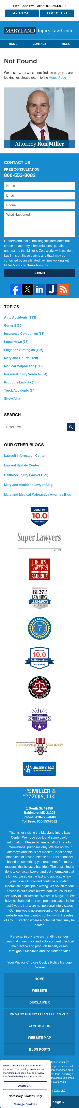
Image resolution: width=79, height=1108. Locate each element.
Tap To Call (22, 13)
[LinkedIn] (39, 289)
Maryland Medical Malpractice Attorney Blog (37, 494)
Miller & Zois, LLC (54, 1090)
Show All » (12, 398)
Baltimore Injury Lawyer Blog (26, 475)
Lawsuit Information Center (25, 455)
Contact (39, 43)
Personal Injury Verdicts (25, 374)
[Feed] (63, 289)
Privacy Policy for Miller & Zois (39, 1014)
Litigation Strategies (23, 350)
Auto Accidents (20, 317)
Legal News (16, 341)
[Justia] (51, 289)
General (13, 325)
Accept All (25, 1086)
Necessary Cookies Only (25, 1096)
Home (13, 43)
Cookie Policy (49, 962)
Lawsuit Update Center (21, 465)
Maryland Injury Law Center (39, 30)
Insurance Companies (24, 333)
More (66, 43)
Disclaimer (39, 1002)
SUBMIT (39, 273)
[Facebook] (15, 289)
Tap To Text (57, 13)
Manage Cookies (25, 1104)
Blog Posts (39, 1049)
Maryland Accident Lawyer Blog (28, 485)
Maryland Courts (21, 358)
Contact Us (39, 1026)
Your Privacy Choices (22, 962)
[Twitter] (27, 289)
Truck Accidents (19, 390)
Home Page (57, 77)
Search (71, 427)
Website (39, 990)
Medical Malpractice (23, 366)
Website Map (39, 1037)
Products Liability (20, 382)
